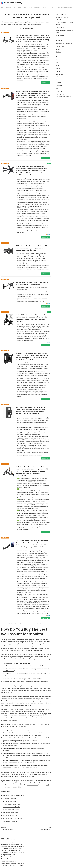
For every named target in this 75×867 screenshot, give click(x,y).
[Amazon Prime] (48, 234)
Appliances (59, 74)
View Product (45, 82)
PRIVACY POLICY (61, 94)
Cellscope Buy (60, 35)
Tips (58, 77)
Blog (14, 7)
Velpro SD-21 (60, 27)
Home (2, 7)
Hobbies (59, 83)
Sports (58, 80)
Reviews (8, 7)
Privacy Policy (60, 46)
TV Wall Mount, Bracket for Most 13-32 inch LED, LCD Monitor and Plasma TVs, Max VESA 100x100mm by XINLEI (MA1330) (31, 248)
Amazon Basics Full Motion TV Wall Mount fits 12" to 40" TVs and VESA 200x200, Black (32, 283)
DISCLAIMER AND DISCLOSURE (64, 7)
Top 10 (30, 7)
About (58, 49)
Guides (25, 7)
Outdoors (59, 85)
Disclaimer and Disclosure (64, 43)
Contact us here (32, 785)
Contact (58, 52)
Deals (19, 7)
